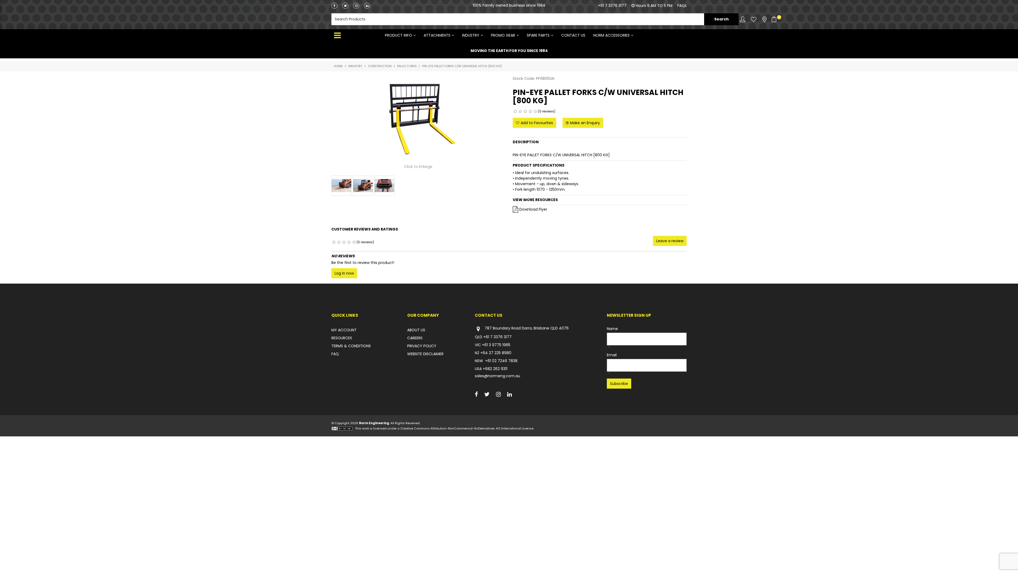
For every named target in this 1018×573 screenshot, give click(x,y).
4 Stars (530, 111)
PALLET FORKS (407, 66)
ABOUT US (416, 330)
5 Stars (535, 111)
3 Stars (525, 111)
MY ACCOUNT (344, 330)
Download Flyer (533, 209)
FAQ (335, 354)
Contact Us (573, 35)
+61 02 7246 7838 (501, 360)
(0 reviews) (546, 111)
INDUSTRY (470, 35)
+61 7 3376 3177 (612, 5)
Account (742, 19)
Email (612, 355)
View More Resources (535, 199)
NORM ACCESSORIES (611, 35)
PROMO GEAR (503, 35)
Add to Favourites (537, 122)
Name (612, 328)
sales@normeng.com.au (497, 376)
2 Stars (520, 111)
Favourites (753, 19)
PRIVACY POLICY (421, 346)
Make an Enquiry (585, 122)
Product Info (398, 35)
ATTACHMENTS (437, 35)
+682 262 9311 (495, 368)
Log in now (344, 273)
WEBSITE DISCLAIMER (425, 354)
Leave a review (669, 241)
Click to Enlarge (418, 166)
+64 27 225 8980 (495, 352)
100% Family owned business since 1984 (509, 10)
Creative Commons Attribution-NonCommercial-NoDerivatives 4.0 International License (466, 428)
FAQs (682, 5)
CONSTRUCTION (380, 66)
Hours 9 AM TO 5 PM (654, 5)
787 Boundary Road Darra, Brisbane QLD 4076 (527, 328)
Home (338, 66)
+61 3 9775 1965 (496, 345)
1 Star (515, 111)
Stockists (764, 19)
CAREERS (415, 338)
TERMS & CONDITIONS (351, 346)
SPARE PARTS (538, 35)
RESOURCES (341, 338)
